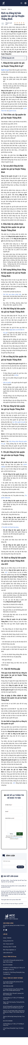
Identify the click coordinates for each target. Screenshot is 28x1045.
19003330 (9, 938)
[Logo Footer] (11, 917)
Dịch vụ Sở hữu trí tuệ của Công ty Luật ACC (12, 903)
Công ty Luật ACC (8, 23)
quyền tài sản (12, 110)
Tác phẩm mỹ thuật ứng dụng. (10, 527)
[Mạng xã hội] (4, 930)
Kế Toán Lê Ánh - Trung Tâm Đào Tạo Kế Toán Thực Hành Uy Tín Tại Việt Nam (14, 881)
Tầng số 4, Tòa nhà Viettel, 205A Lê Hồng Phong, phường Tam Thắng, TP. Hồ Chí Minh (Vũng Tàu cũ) (14, 1012)
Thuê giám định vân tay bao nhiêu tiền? (11, 899)
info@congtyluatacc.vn (11, 949)
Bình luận (20, 866)
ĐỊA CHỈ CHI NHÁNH (7, 965)
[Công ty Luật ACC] (3, 3)
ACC (6, 572)
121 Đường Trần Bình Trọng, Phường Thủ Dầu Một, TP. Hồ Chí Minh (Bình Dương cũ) (13, 989)
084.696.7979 (10, 941)
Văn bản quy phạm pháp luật (12, 294)
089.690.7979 (9, 952)
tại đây (16, 375)
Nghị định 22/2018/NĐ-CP (17, 330)
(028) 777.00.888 (12, 947)
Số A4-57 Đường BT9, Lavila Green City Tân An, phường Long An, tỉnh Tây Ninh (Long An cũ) (13, 1007)
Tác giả (5, 332)
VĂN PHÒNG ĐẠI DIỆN (8, 986)
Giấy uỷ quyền (7, 382)
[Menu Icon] (21, 3)
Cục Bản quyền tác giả (18, 422)
